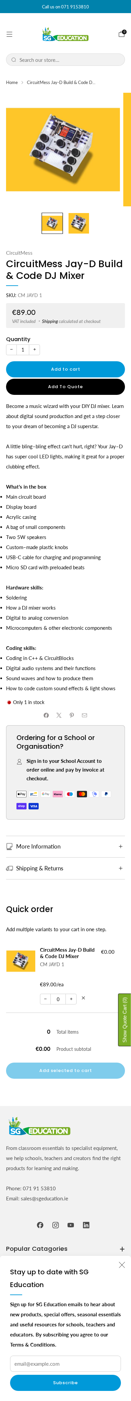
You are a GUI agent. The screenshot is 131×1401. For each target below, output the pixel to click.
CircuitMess (19, 253)
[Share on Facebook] (46, 715)
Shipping (50, 321)
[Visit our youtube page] (71, 1225)
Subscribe (65, 1382)
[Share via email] (85, 715)
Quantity (18, 339)
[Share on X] (59, 715)
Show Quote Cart (125, 1020)
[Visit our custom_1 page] (86, 1225)
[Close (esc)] (122, 1265)
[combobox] (69, 60)
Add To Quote (65, 386)
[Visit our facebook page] (40, 1225)
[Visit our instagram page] (55, 1225)
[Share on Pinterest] (72, 715)
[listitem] (65, 7)
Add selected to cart (65, 1070)
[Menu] (9, 34)
